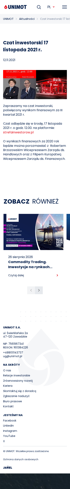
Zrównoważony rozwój (18, 380)
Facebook (9, 420)
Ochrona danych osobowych (20, 459)
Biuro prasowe (12, 401)
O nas (7, 370)
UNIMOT (8, 19)
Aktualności (27, 19)
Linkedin (8, 425)
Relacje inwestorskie (16, 375)
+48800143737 (13, 352)
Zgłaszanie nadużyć (16, 396)
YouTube (9, 436)
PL (49, 6)
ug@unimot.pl (12, 356)
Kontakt (8, 406)
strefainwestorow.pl (18, 132)
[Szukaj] (39, 7)
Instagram (10, 431)
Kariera (7, 386)
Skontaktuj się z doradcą (19, 391)
